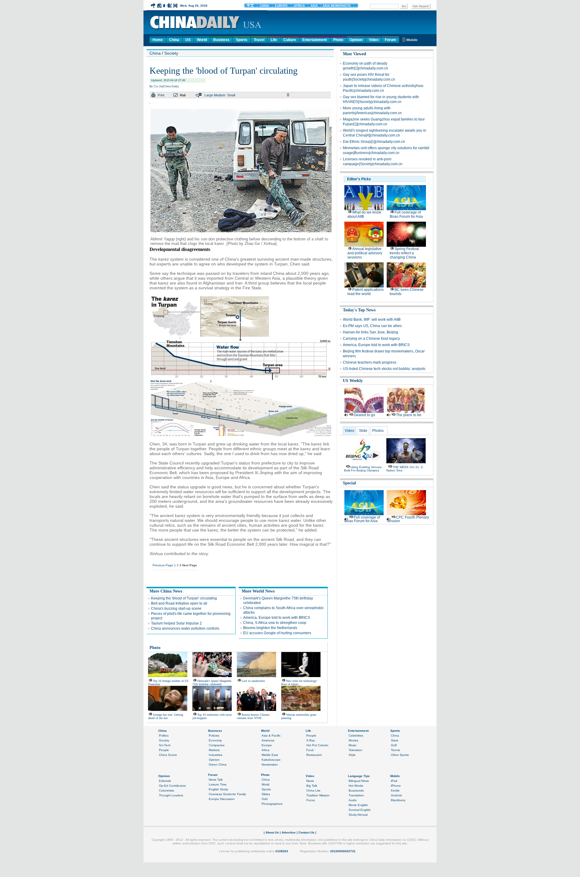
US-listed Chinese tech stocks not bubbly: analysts (384, 369)
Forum (390, 40)
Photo (338, 40)
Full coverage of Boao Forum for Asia (406, 214)
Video (374, 40)
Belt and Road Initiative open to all (179, 603)
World (202, 40)
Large (209, 95)
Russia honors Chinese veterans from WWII (253, 716)
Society (171, 53)
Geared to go (364, 415)
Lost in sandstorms (253, 681)
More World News (258, 591)
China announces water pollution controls (185, 628)
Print (161, 95)
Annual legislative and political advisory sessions (364, 253)
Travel (259, 40)
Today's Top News (359, 310)
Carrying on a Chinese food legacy (371, 338)
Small (231, 95)
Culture (289, 40)
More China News (166, 591)
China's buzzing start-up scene (176, 608)
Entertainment (314, 40)
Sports (241, 40)
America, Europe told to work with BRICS (276, 617)
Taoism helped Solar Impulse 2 (176, 623)
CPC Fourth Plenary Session (408, 519)
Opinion (356, 40)
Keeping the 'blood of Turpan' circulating (184, 598)
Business (221, 40)
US (188, 40)
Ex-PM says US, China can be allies (372, 326)
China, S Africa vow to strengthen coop (274, 623)
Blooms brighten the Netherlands (270, 628)
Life (274, 40)
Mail (182, 95)
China (174, 40)
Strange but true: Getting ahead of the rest (165, 716)
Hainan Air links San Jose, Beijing (370, 332)
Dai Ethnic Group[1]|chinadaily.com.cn (374, 142)
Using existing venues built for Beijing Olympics (363, 468)
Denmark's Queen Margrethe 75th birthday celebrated (211, 682)
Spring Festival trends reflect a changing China (404, 253)
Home (158, 40)
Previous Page (163, 565)
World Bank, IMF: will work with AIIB (372, 319)
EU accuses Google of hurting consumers (277, 633)
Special (349, 483)
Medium (219, 95)
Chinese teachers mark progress (369, 362)
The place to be (408, 415)
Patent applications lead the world (365, 292)
